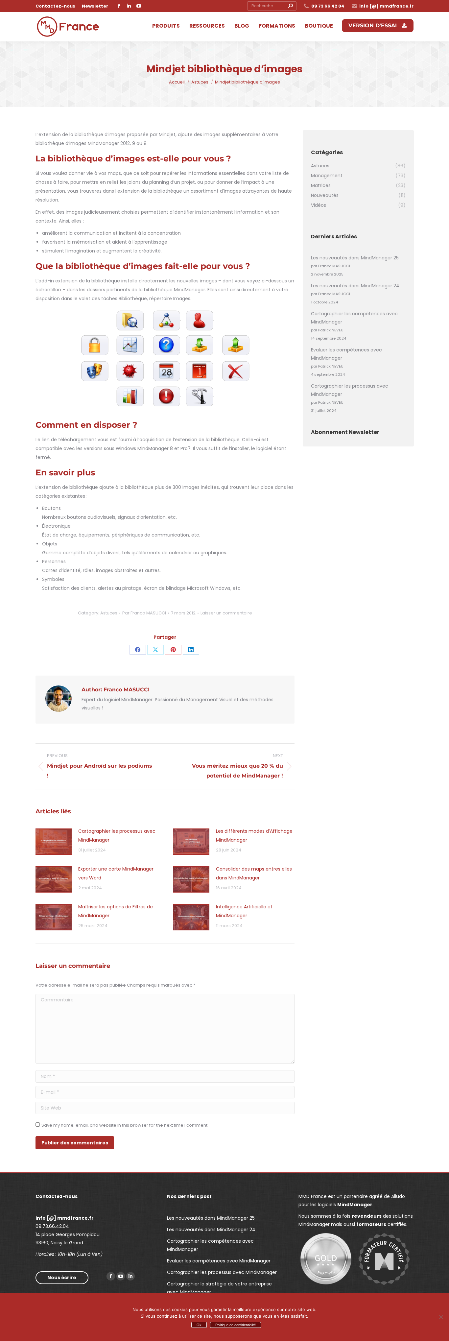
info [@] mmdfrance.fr (386, 6)
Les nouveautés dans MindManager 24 (355, 285)
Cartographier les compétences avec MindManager (354, 317)
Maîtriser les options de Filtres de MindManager (115, 911)
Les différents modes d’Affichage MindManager (254, 835)
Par (144, 613)
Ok (199, 1325)
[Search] (290, 6)
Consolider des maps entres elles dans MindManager (254, 873)
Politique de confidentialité (235, 1325)
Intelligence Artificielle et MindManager (244, 911)
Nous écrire (61, 1277)
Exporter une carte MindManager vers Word (116, 873)
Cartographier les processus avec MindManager (116, 835)
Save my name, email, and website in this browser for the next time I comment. (124, 1125)
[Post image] (53, 841)
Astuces (108, 613)
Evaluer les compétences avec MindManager (346, 354)
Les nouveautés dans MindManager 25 (355, 257)
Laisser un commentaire (226, 613)
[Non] (440, 1317)
